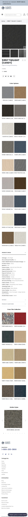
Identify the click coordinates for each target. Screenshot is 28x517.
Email (11, 76)
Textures (3, 468)
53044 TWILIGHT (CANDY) (20, 136)
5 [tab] (13, 433)
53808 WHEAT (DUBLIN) (20, 381)
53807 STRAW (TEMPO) (8, 381)
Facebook (3, 76)
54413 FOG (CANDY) (8, 136)
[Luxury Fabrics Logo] (5, 7)
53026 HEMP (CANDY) (20, 100)
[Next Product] (25, 60)
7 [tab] (17, 433)
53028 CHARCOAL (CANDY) (8, 155)
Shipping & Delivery (6, 492)
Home (3, 21)
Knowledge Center (6, 484)
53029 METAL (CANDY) (8, 245)
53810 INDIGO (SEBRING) (20, 399)
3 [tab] (8, 433)
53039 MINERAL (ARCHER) (13, 430)
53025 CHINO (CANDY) (8, 173)
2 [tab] (6, 433)
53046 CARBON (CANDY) (8, 118)
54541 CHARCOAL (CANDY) (20, 118)
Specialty (4, 465)
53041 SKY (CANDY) (8, 100)
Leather (3, 474)
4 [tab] (10, 433)
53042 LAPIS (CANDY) (20, 209)
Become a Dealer (6, 508)
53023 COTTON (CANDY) (8, 227)
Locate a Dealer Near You (7, 506)
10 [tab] (24, 433)
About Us (4, 482)
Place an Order (5, 502)
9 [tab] (22, 433)
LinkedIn (8, 76)
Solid (3, 461)
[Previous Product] (23, 60)
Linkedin (11, 454)
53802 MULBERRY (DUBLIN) (20, 326)
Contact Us (4, 486)
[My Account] (24, 14)
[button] (24, 47)
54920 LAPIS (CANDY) (20, 155)
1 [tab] (3, 433)
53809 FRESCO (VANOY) (8, 399)
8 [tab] (20, 433)
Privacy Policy (5, 494)
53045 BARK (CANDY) (20, 191)
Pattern (3, 463)
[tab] (14, 253)
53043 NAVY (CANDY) (20, 227)
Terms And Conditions (7, 488)
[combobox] (13, 14)
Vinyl (3, 470)
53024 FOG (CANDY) (20, 245)
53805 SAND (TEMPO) (8, 362)
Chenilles (4, 467)
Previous (2, 420)
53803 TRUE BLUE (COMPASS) (8, 344)
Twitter (6, 76)
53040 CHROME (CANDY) (8, 209)
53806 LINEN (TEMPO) (20, 362)
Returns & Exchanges (7, 490)
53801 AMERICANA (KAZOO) (8, 326)
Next (25, 420)
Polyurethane (5, 472)
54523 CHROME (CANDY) (8, 191)
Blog (3, 480)
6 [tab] (15, 433)
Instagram (8, 454)
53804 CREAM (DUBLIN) (20, 344)
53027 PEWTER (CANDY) (20, 173)
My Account (4, 500)
